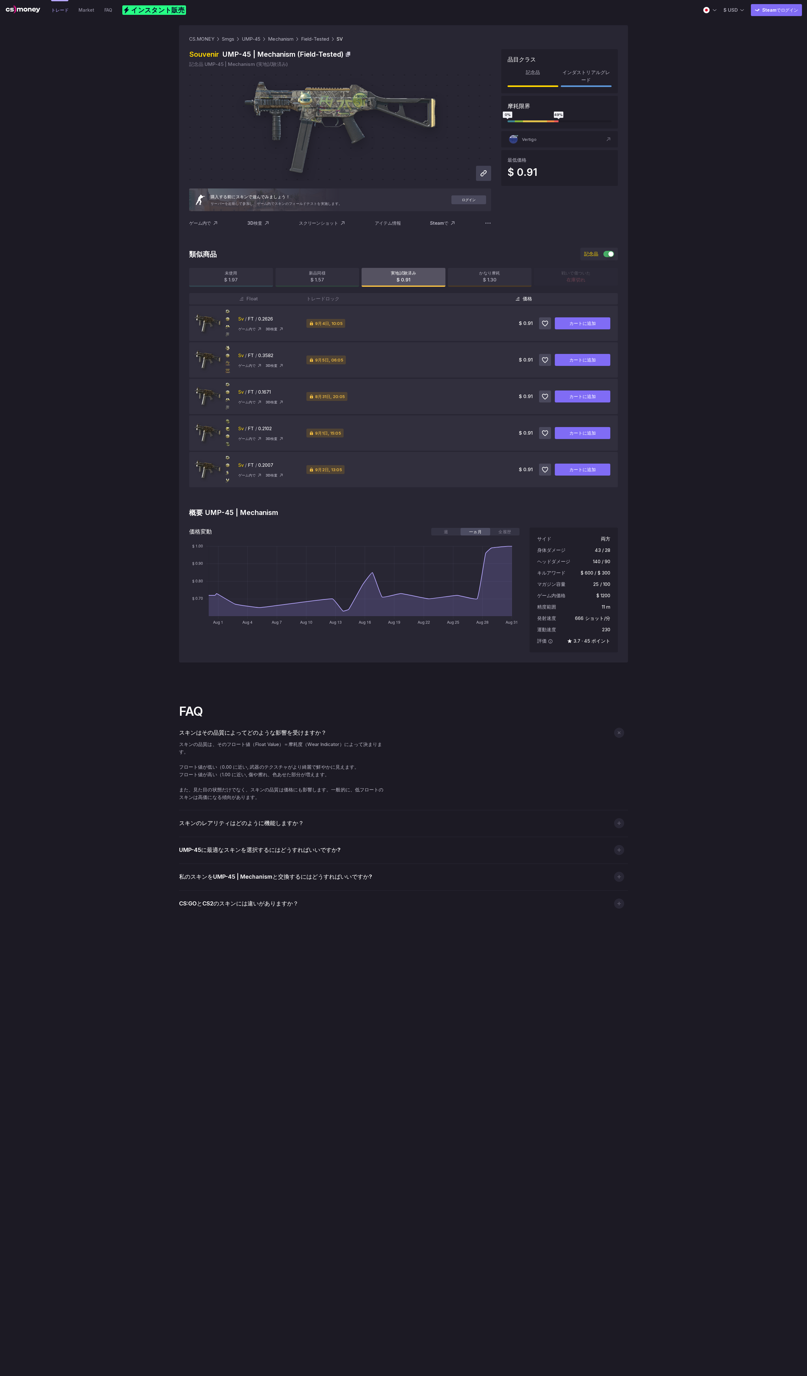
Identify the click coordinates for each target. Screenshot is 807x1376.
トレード (59, 10)
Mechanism (280, 39)
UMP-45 (251, 39)
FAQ (108, 10)
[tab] (446, 531)
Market (86, 10)
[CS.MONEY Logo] (23, 10)
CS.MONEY (201, 39)
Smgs (228, 39)
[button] (559, 139)
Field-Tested (315, 39)
